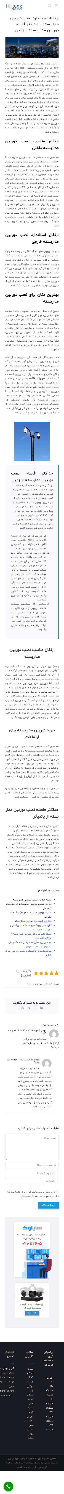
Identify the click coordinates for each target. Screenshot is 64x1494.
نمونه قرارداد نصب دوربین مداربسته (32, 899)
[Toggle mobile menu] (57, 6)
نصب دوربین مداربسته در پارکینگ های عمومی (31, 914)
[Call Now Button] (8, 1486)
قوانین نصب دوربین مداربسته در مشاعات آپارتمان (29, 906)
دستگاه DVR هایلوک (49, 1412)
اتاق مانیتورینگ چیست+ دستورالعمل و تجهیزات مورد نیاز (31, 927)
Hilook (14, 1060)
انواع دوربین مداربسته (28, 1416)
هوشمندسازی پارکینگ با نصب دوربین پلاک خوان (28, 953)
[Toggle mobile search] (49, 6)
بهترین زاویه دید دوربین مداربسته (33, 921)
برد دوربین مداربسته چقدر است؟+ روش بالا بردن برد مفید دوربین (30, 944)
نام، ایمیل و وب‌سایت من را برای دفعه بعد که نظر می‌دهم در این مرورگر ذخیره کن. (33, 1194)
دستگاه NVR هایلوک (49, 1425)
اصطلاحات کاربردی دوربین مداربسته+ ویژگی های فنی (31, 936)
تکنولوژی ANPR (37, 378)
